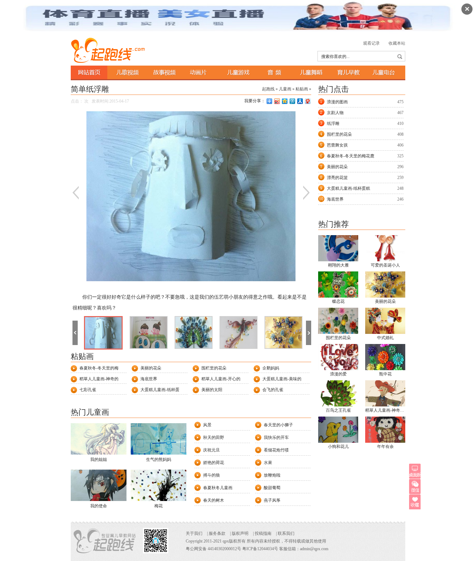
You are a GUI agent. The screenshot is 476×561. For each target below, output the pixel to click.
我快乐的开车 (276, 437)
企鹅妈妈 (270, 368)
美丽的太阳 (211, 389)
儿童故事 (163, 72)
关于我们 (194, 533)
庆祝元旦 (211, 450)
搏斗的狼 (211, 475)
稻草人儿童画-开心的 (220, 378)
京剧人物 (335, 112)
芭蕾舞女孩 (337, 145)
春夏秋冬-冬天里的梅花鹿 (350, 156)
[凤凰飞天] (239, 332)
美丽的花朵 (150, 368)
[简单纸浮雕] (103, 333)
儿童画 (285, 89)
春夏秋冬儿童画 (217, 487)
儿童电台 (384, 72)
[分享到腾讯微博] (292, 101)
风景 (207, 424)
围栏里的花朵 (214, 368)
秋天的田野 (213, 437)
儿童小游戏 (236, 72)
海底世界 (148, 378)
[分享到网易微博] (307, 101)
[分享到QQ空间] (284, 101)
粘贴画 (301, 89)
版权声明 (240, 533)
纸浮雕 (333, 123)
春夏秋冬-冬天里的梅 (98, 368)
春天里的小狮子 (278, 424)
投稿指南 (263, 533)
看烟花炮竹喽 (276, 450)
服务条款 (217, 533)
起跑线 (110, 50)
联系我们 (286, 533)
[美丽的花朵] (283, 332)
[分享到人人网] (300, 101)
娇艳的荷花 (213, 462)
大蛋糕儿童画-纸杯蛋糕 (348, 188)
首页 (89, 72)
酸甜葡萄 (272, 487)
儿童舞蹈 (310, 72)
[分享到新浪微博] (277, 101)
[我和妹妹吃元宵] (149, 332)
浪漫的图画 (337, 101)
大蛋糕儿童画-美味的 (281, 378)
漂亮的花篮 (337, 177)
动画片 (200, 72)
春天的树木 (213, 500)
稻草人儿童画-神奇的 (98, 378)
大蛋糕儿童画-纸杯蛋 (159, 389)
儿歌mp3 (273, 72)
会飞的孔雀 (272, 389)
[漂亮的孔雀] (194, 332)
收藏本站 (397, 43)
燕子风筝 (272, 500)
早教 (347, 72)
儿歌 (126, 72)
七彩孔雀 (87, 389)
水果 (268, 462)
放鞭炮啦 (272, 475)
